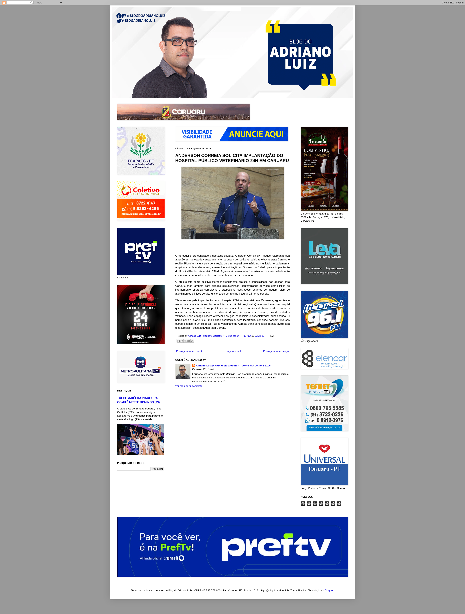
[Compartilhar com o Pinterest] (192, 341)
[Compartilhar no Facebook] (189, 341)
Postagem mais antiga (276, 351)
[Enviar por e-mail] (178, 341)
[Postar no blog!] (182, 341)
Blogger (329, 590)
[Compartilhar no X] (185, 341)
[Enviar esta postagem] (271, 336)
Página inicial (233, 351)
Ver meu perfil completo (189, 385)
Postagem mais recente (189, 351)
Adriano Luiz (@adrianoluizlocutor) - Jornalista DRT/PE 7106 (233, 365)
